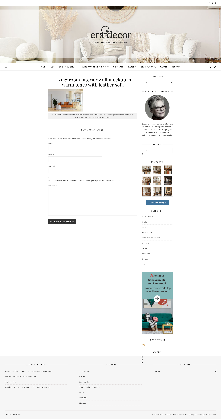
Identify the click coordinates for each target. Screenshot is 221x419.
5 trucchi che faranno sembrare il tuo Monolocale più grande (28, 371)
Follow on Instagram (158, 202)
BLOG (52, 67)
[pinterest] (142, 362)
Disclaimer (198, 415)
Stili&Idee (145, 264)
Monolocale (146, 243)
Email (51, 154)
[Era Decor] (110, 32)
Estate (144, 222)
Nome (51, 143)
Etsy (143, 344)
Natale (144, 248)
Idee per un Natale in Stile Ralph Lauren (20, 376)
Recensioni (146, 253)
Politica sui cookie (178, 415)
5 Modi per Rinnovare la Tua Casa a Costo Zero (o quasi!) (27, 387)
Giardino (145, 227)
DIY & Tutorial (148, 67)
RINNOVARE (118, 67)
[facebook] (142, 356)
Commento (52, 185)
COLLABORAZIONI (157, 415)
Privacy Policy (189, 415)
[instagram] (142, 359)
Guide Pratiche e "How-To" (152, 238)
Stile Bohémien (10, 382)
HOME (42, 67)
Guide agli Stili (66, 67)
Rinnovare (146, 259)
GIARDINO (132, 67)
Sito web (51, 166)
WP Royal (17, 415)
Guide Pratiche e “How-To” (95, 67)
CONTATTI (176, 67)
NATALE (163, 67)
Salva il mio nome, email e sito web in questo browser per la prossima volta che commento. (84, 180)
